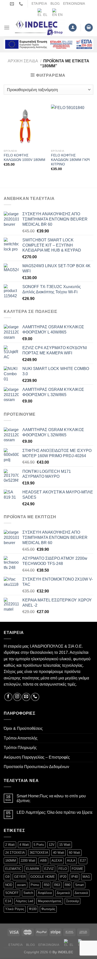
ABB (43, 860)
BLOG (55, 3)
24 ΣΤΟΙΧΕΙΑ (15, 852)
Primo (35, 885)
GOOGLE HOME (42, 877)
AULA (71, 860)
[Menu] (7, 27)
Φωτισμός (48, 909)
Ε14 (8, 901)
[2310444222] (21, 3)
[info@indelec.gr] (12, 3)
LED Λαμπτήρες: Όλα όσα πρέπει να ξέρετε (55, 812)
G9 (7, 877)
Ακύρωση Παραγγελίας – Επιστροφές (37, 757)
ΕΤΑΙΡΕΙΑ (39, 3)
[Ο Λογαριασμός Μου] (73, 28)
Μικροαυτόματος (49, 901)
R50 (46, 885)
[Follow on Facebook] (8, 697)
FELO (62, 869)
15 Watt (64, 845)
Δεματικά (63, 893)
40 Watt (58, 852)
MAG (86, 877)
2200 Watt (28, 860)
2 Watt (10, 845)
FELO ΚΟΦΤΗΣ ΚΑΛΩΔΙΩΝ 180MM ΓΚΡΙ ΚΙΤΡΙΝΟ (70, 159)
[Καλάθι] (89, 28)
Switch (28, 893)
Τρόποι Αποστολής (21, 738)
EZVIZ (49, 869)
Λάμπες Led (24, 901)
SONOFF (12, 893)
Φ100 (33, 909)
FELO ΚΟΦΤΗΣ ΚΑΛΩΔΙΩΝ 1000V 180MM (24, 157)
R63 (57, 885)
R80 (67, 885)
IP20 (63, 877)
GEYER (20, 877)
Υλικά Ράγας (14, 909)
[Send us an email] (26, 697)
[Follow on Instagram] (17, 697)
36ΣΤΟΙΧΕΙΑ (39, 852)
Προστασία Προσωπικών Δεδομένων (36, 767)
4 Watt (24, 845)
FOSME (77, 869)
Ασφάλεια (45, 893)
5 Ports (39, 845)
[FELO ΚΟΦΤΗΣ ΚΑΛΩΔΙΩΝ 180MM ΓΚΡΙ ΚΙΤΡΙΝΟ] (72, 126)
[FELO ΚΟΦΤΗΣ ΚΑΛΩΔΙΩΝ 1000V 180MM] (25, 126)
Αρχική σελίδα (23, 61)
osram (21, 885)
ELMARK (33, 869)
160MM (10, 860)
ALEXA (56, 860)
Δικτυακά (81, 893)
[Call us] (35, 697)
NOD (8, 885)
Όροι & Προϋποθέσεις (23, 728)
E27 (83, 860)
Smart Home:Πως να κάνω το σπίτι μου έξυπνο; (51, 798)
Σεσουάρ (72, 901)
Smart (79, 885)
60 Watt (74, 852)
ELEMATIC (13, 869)
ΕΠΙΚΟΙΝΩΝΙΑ (74, 3)
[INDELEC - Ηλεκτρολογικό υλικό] (39, 27)
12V (51, 845)
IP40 (74, 877)
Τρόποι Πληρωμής (20, 747)
